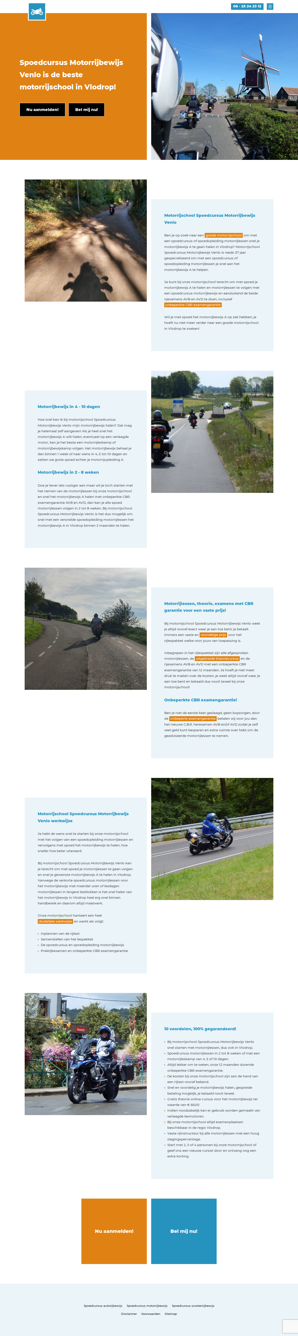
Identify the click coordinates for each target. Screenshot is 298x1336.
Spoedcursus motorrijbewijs (147, 1305)
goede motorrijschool (224, 235)
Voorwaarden (150, 1313)
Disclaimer (129, 1313)
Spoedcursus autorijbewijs (103, 1305)
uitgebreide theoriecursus (217, 658)
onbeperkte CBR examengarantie (193, 305)
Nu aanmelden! (114, 1231)
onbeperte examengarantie (193, 718)
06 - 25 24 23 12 (247, 6)
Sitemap (171, 1313)
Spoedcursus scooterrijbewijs (193, 1305)
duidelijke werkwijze (55, 921)
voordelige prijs (213, 635)
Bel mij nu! (183, 1231)
